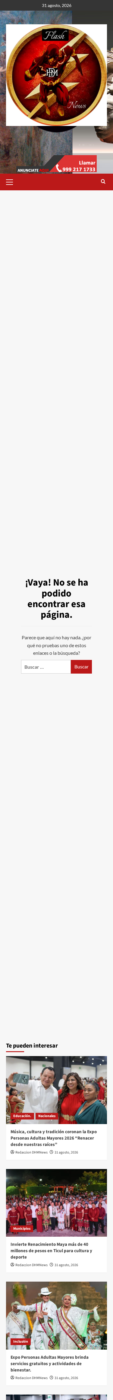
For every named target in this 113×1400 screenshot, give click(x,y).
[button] (12, 181)
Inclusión (20, 1341)
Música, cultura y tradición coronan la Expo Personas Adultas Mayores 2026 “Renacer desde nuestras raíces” (54, 1138)
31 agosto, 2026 (66, 1152)
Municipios (21, 1228)
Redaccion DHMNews (31, 1152)
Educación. (22, 1116)
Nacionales (46, 1116)
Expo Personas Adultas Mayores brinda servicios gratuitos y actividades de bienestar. (50, 1363)
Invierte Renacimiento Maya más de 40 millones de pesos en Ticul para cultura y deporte (51, 1250)
